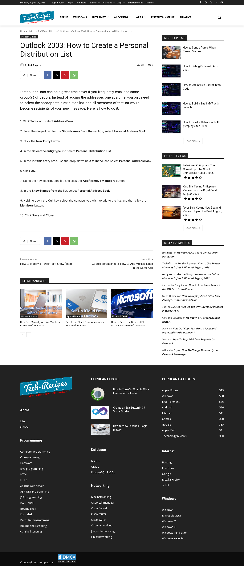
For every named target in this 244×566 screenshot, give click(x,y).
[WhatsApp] (74, 75)
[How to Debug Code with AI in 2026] (171, 71)
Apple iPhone (73, 316)
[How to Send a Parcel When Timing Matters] (171, 52)
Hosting (167, 462)
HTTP (23, 480)
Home (23, 31)
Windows (167, 510)
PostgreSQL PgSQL (103, 472)
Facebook (168, 468)
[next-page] (28, 334)
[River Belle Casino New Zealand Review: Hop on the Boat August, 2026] (171, 212)
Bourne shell (28, 508)
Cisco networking (101, 525)
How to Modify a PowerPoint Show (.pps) (46, 263)
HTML (24, 474)
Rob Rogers (34, 65)
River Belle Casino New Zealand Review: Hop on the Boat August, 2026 (202, 211)
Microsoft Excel (119, 316)
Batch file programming (34, 520)
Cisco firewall (99, 508)
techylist (167, 252)
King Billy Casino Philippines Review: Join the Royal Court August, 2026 (200, 190)
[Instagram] (206, 3)
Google (166, 474)
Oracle (95, 466)
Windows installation (174, 532)
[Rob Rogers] (22, 65)
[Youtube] (221, 3)
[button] (219, 17)
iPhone (24, 427)
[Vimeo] (216, 3)
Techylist (167, 263)
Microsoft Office (38, 31)
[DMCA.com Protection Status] (66, 562)
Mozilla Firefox (171, 479)
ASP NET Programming (34, 491)
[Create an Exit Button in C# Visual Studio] (100, 412)
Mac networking (101, 497)
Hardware (26, 463)
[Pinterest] (65, 75)
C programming (29, 457)
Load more (192, 141)
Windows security (173, 538)
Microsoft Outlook (59, 31)
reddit (165, 485)
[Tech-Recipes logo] (37, 17)
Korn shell (26, 514)
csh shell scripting (31, 531)
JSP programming (31, 497)
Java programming (31, 468)
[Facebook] (200, 3)
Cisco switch (98, 519)
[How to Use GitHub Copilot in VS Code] (171, 89)
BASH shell (27, 503)
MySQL (95, 461)
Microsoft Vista (171, 515)
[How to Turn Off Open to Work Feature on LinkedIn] (97, 394)
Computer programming (35, 451)
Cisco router (98, 514)
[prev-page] (22, 334)
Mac (23, 421)
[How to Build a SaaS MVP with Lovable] (171, 108)
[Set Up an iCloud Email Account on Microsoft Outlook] (87, 303)
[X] (211, 3)
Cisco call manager (102, 502)
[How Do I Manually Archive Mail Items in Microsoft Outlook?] (41, 303)
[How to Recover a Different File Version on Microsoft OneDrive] (132, 303)
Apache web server (32, 486)
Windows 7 (169, 521)
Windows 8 (169, 527)
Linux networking (101, 537)
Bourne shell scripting (33, 526)
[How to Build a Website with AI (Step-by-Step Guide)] (171, 126)
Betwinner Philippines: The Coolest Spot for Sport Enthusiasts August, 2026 (199, 169)
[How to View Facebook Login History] (100, 429)
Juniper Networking (103, 531)
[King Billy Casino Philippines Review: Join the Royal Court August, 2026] (171, 191)
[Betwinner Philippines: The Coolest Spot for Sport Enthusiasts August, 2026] (171, 170)
